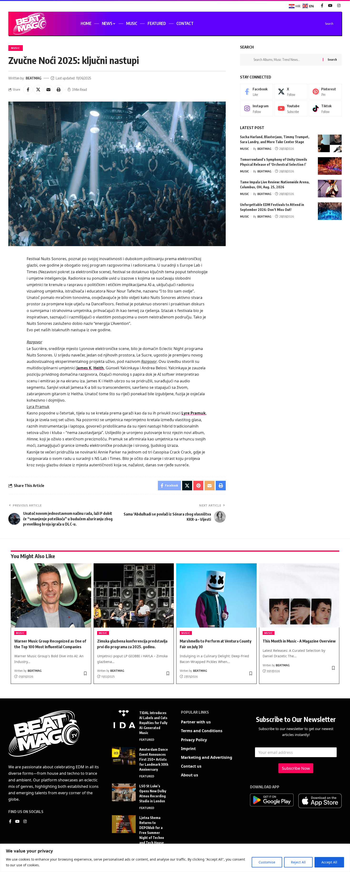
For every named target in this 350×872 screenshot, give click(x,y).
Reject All (298, 862)
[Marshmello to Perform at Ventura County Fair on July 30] (216, 595)
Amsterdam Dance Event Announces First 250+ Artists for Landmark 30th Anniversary (153, 759)
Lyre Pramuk (193, 413)
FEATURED (146, 739)
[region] (175, 858)
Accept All (329, 862)
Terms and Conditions (201, 730)
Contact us (191, 766)
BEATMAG (33, 78)
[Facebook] (322, 5)
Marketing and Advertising (206, 757)
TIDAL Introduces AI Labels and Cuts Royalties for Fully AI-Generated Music (153, 723)
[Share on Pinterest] (198, 485)
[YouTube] (330, 5)
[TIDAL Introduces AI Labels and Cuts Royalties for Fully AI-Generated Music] (124, 719)
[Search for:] (286, 60)
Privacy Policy (194, 739)
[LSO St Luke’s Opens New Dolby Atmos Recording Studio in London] (124, 792)
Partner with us (196, 722)
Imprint (188, 748)
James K (83, 367)
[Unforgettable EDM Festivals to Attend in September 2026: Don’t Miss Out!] (330, 211)
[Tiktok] (325, 109)
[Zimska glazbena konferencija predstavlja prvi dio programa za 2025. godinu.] (134, 595)
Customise (267, 862)
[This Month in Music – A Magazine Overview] (299, 595)
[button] (58, 89)
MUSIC (15, 48)
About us (189, 775)
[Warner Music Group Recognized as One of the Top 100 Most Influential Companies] (51, 595)
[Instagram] (339, 5)
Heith (98, 367)
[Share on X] (38, 89)
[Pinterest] (325, 91)
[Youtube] (290, 109)
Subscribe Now (296, 768)
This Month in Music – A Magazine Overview (299, 641)
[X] (290, 91)
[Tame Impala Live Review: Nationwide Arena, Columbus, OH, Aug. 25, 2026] (330, 189)
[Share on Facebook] (28, 89)
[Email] (48, 89)
